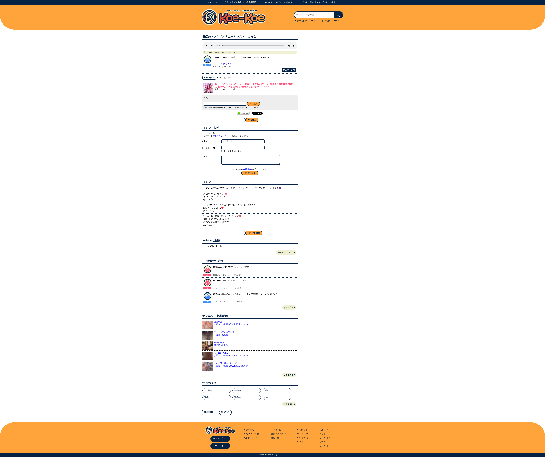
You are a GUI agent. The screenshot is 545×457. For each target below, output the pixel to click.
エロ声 (218, 67)
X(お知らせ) (303, 430)
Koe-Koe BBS (303, 434)
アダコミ (323, 442)
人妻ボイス (324, 430)
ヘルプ (339, 21)
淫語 (266, 390)
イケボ (267, 397)
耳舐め (207, 397)
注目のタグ (275, 434)
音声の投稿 (302, 21)
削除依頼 (208, 412)
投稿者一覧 (275, 438)
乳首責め (238, 397)
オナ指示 (208, 390)
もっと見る (288, 307)
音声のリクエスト (222, 136)
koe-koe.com (266, 455)
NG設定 (225, 412)
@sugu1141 (227, 63)
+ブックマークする (289, 70)
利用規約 (247, 169)
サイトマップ (303, 438)
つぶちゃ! (323, 434)
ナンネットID (325, 438)
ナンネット (324, 446)
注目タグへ (288, 404)
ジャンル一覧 (276, 430)
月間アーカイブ (251, 438)
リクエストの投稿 (321, 21)
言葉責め (238, 390)
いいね (210, 78)
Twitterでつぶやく (285, 252)
